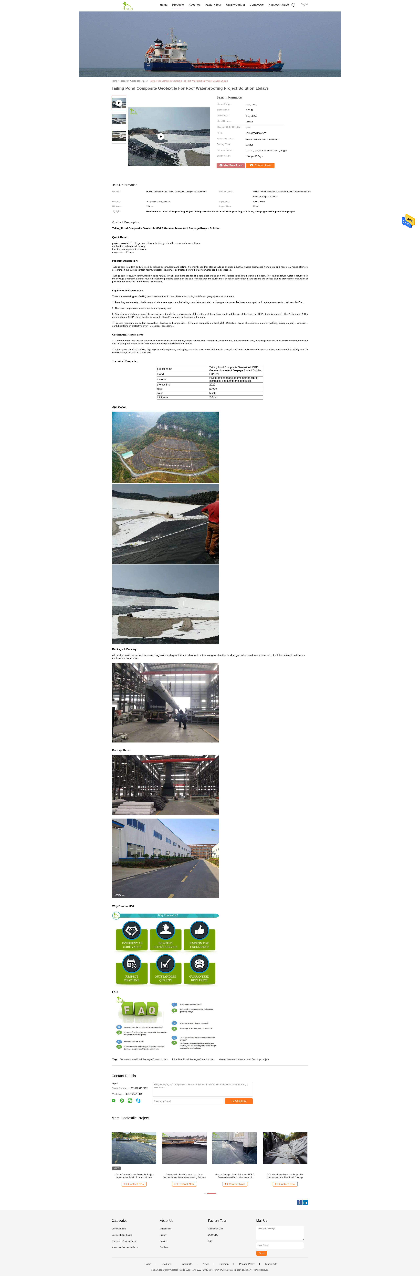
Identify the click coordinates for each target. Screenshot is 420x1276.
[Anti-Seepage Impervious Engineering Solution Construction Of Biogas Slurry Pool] (134, 1148)
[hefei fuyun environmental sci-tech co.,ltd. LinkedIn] (305, 1202)
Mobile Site (271, 1264)
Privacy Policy (247, 1264)
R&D (210, 1241)
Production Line (215, 1228)
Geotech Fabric (119, 1228)
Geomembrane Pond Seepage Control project (144, 1059)
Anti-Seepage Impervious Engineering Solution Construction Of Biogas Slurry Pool (134, 1176)
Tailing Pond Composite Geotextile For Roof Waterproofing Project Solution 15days (188, 81)
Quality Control (235, 4)
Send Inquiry (238, 1101)
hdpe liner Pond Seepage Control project (193, 1059)
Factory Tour (213, 4)
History (163, 1235)
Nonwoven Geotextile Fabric (125, 1247)
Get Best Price (232, 165)
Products (178, 4)
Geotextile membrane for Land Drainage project (244, 1059)
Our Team (164, 1247)
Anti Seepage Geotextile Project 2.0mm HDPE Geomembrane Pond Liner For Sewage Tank (285, 1176)
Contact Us (257, 4)
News (206, 1264)
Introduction (165, 1228)
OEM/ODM (213, 1235)
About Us (194, 4)
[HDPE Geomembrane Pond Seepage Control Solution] (234, 1148)
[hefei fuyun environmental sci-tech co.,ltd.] (128, 5)
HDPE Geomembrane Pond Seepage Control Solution (234, 1176)
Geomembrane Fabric (122, 1235)
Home (163, 4)
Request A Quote (279, 4)
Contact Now (262, 165)
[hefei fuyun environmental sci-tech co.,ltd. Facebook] (299, 1202)
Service (163, 1241)
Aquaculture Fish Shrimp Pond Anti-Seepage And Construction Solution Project (184, 1176)
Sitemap (224, 1264)
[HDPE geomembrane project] (169, 153)
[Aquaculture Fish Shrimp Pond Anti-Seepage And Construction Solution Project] (184, 1148)
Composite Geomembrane (124, 1241)
